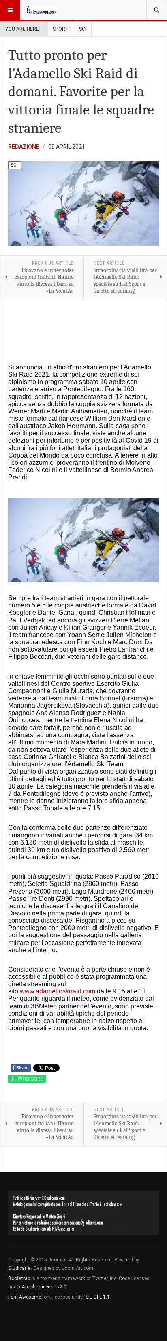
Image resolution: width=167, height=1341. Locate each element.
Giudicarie (19, 1268)
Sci (82, 29)
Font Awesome (24, 1297)
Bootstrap (19, 1278)
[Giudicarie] (41, 10)
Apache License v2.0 (44, 1287)
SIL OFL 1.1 (98, 1297)
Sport (61, 29)
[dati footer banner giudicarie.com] (83, 1213)
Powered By (45, 1321)
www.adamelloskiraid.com (57, 991)
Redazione (23, 146)
